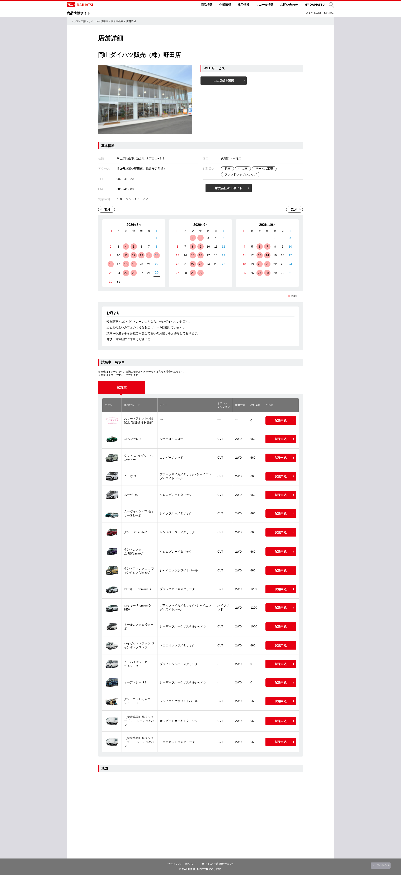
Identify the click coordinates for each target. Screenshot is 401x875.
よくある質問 (313, 12)
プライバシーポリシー (182, 864)
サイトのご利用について (218, 864)
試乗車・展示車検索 (112, 21)
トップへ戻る (379, 865)
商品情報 (207, 4)
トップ (75, 21)
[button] (331, 5)
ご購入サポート (89, 21)
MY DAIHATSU (315, 4)
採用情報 (243, 4)
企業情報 (225, 4)
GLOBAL (329, 12)
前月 (107, 209)
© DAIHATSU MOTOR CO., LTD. (200, 869)
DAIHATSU (98, 4)
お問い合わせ (289, 4)
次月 (294, 209)
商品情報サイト (78, 13)
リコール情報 (265, 4)
